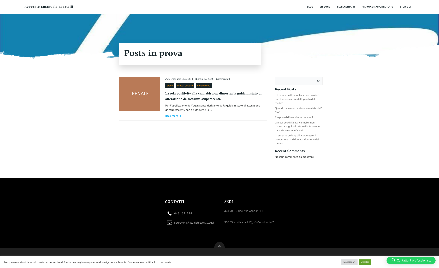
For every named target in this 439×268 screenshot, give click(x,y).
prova (170, 85)
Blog (310, 6)
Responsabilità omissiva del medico (295, 117)
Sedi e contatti (346, 6)
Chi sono (325, 6)
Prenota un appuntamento (377, 6)
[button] (411, 260)
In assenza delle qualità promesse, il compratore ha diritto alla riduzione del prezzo (297, 139)
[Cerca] (318, 81)
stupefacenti (203, 85)
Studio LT (405, 6)
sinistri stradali (185, 85)
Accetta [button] (365, 262)
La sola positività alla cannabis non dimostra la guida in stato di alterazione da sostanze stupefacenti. (297, 126)
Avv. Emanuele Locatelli (178, 79)
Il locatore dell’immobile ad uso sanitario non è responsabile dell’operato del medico (297, 99)
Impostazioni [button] (349, 262)
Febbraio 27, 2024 (203, 79)
